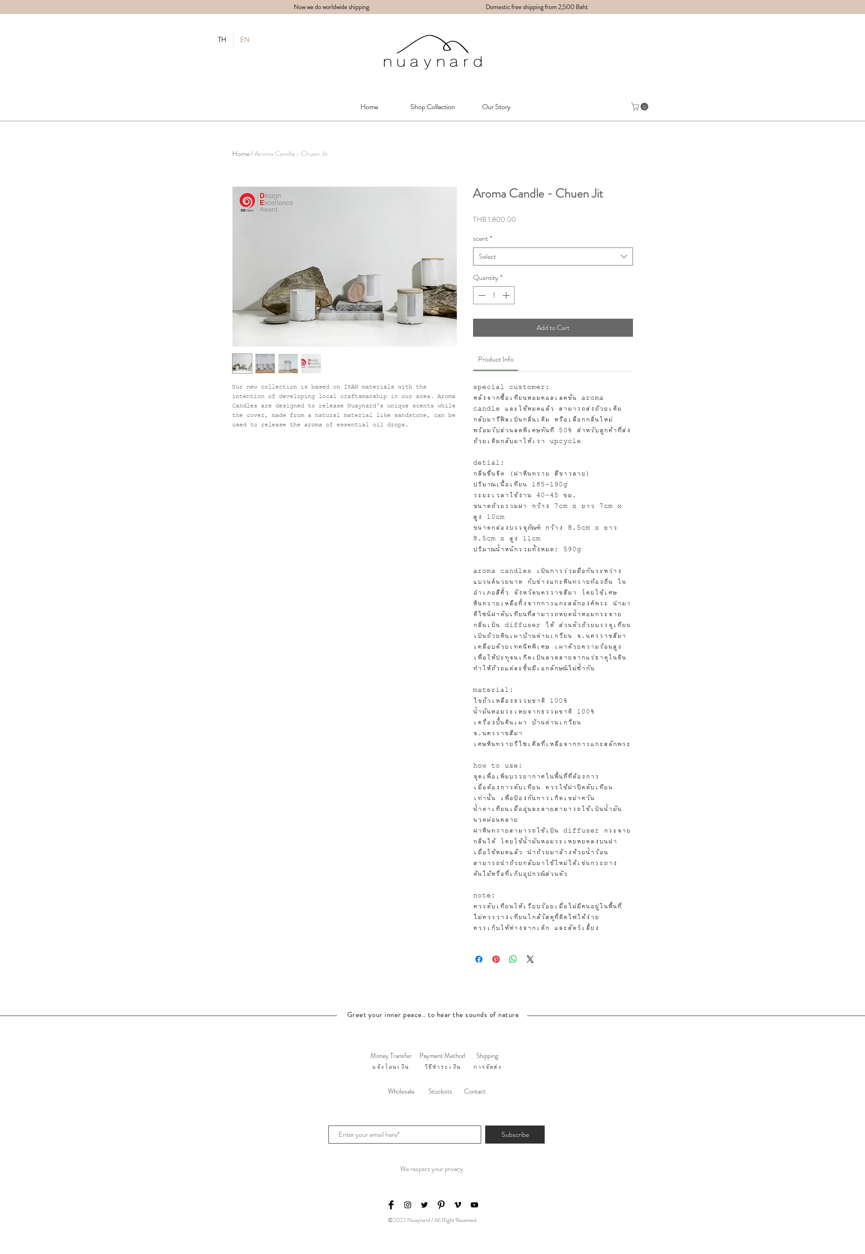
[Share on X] (530, 959)
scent (482, 238)
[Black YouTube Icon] (474, 1204)
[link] (496, 359)
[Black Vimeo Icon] (457, 1204)
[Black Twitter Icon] (424, 1204)
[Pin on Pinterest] (496, 959)
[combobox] (553, 256)
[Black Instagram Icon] (407, 1204)
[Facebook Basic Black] (391, 1204)
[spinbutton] (494, 295)
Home (241, 153)
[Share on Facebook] (478, 959)
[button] (640, 106)
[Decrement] (480, 295)
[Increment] (507, 295)
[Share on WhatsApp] (513, 959)
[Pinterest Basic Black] (441, 1204)
